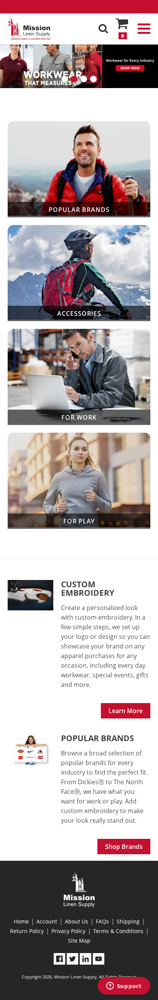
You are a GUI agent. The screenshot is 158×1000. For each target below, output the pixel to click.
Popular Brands (79, 169)
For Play (79, 481)
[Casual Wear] (79, 62)
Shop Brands (124, 846)
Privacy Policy (68, 931)
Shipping (128, 921)
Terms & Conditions (118, 931)
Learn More (126, 711)
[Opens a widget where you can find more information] (123, 986)
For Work (79, 377)
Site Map (79, 940)
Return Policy (27, 931)
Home (21, 921)
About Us (76, 921)
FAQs (102, 921)
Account (46, 921)
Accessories (79, 273)
